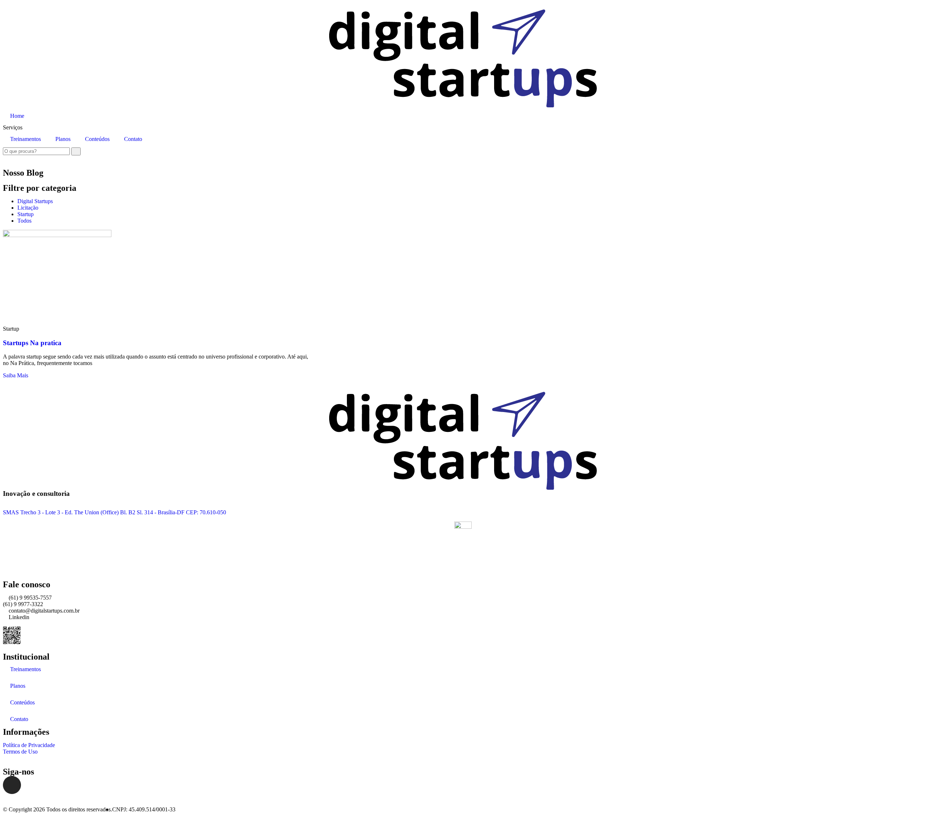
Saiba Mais (15, 375)
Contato (133, 139)
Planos (63, 139)
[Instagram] (12, 785)
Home (17, 116)
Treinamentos (25, 139)
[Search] (76, 151)
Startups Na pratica (32, 343)
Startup (25, 214)
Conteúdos (97, 139)
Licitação (27, 208)
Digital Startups (35, 201)
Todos (24, 221)
